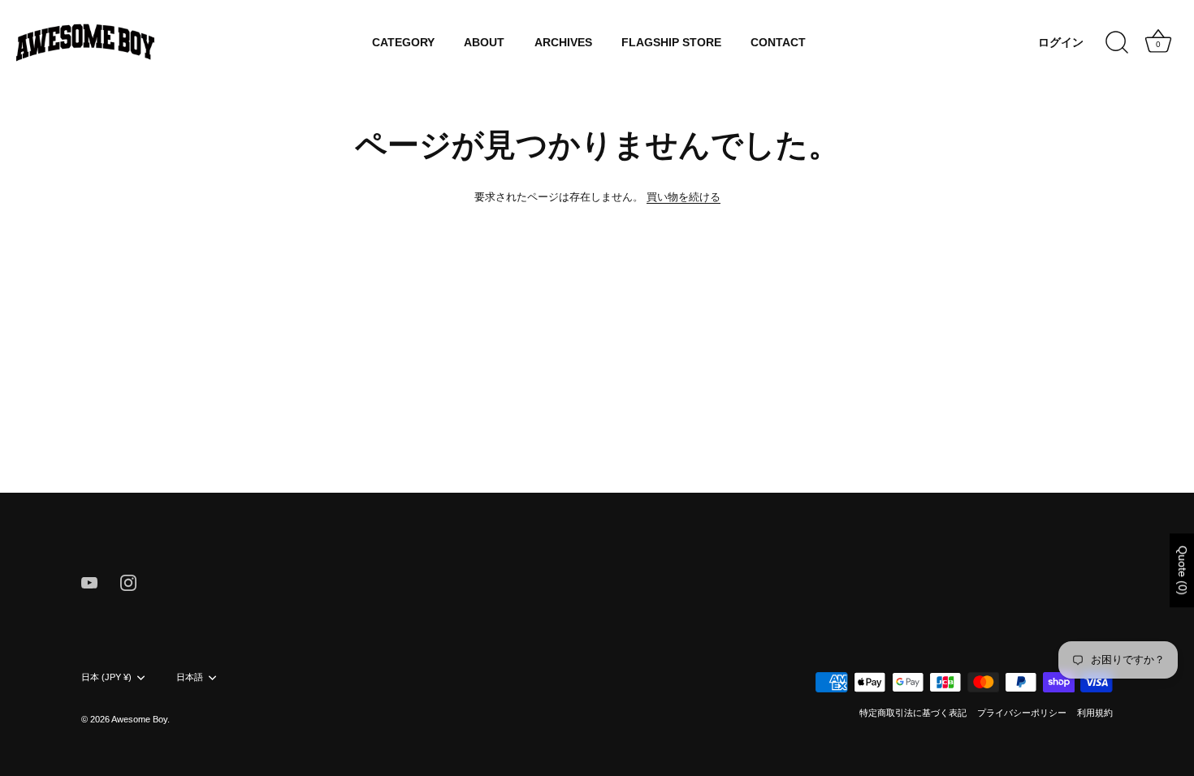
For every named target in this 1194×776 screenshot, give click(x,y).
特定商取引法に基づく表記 (913, 713)
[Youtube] (89, 582)
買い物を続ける (683, 197)
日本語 (189, 677)
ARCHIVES (563, 43)
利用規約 (1095, 713)
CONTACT (778, 43)
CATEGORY (403, 43)
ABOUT (484, 43)
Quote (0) (1182, 570)
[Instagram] (128, 582)
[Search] (1117, 43)
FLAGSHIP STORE (671, 43)
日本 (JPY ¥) (106, 677)
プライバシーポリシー (1021, 713)
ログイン (1061, 43)
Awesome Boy (139, 719)
